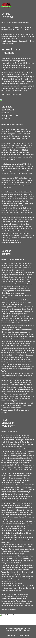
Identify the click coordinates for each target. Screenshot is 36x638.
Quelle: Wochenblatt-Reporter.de (12, 259)
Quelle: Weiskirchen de (9, 431)
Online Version (24, 635)
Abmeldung (11, 635)
